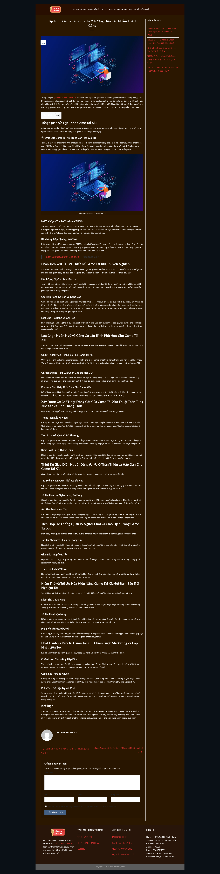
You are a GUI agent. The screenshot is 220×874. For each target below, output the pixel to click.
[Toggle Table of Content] (56, 115)
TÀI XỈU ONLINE (119, 837)
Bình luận (48, 773)
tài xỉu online (79, 9)
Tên (46, 795)
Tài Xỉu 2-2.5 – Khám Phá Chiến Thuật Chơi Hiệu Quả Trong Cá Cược (161, 59)
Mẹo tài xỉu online (118, 9)
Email (80, 795)
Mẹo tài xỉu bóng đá (139, 9)
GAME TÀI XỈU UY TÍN (122, 843)
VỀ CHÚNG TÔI (85, 837)
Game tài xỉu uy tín (97, 9)
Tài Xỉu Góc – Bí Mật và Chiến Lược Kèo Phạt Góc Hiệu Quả (160, 41)
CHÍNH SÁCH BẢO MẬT (89, 843)
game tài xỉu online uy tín (65, 98)
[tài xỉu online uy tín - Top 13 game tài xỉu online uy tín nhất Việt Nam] (56, 9)
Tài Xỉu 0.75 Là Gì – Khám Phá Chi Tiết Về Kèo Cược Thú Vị (162, 69)
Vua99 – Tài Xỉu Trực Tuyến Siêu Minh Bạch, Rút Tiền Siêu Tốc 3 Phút (161, 31)
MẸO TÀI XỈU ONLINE (122, 849)
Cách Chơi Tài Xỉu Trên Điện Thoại (62, 257)
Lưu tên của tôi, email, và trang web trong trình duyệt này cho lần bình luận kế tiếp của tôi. (83, 807)
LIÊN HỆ (81, 849)
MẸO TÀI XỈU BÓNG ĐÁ (123, 855)
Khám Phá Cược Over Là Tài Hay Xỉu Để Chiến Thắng (162, 49)
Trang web (115, 795)
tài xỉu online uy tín (63, 844)
